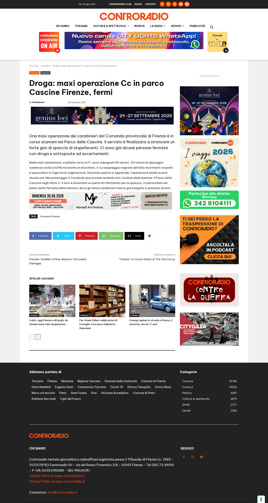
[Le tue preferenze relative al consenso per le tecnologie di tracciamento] (261, 499)
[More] (149, 236)
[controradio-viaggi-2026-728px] (100, 209)
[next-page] (38, 336)
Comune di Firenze (49, 216)
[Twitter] (174, 4)
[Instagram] (168, 4)
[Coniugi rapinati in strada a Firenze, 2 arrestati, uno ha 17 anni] (152, 301)
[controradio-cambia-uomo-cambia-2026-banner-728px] (134, 48)
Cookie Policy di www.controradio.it (56, 476)
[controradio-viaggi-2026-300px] (209, 134)
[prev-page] (31, 336)
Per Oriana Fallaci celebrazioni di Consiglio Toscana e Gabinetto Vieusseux (98, 324)
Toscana (33, 65)
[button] (211, 26)
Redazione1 (38, 102)
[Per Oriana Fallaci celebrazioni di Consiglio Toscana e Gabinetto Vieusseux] (102, 301)
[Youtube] (180, 4)
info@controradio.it (62, 492)
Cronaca (45, 65)
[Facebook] (162, 4)
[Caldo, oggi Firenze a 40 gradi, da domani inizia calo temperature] (52, 301)
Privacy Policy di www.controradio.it (57, 481)
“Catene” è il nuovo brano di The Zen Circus (147, 259)
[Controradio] (134, 16)
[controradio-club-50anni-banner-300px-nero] (209, 186)
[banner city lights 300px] (209, 263)
